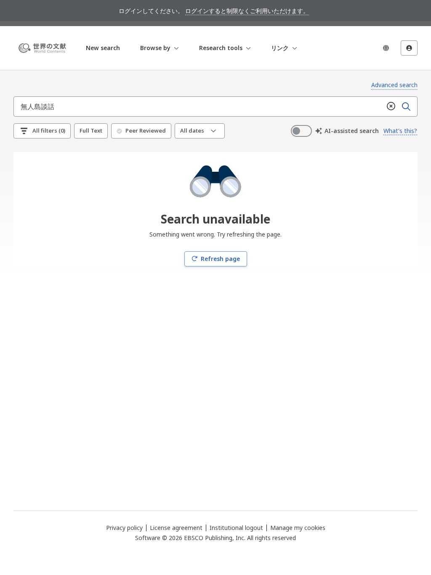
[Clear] (391, 106)
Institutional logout (236, 528)
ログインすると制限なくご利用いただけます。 (247, 11)
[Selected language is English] (386, 48)
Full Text (91, 130)
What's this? (400, 131)
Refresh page (220, 259)
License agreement (176, 528)
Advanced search (394, 85)
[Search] (406, 106)
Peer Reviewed (145, 130)
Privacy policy (124, 528)
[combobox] (198, 106)
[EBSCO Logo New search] (43, 48)
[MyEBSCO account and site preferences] (409, 48)
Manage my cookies (297, 527)
